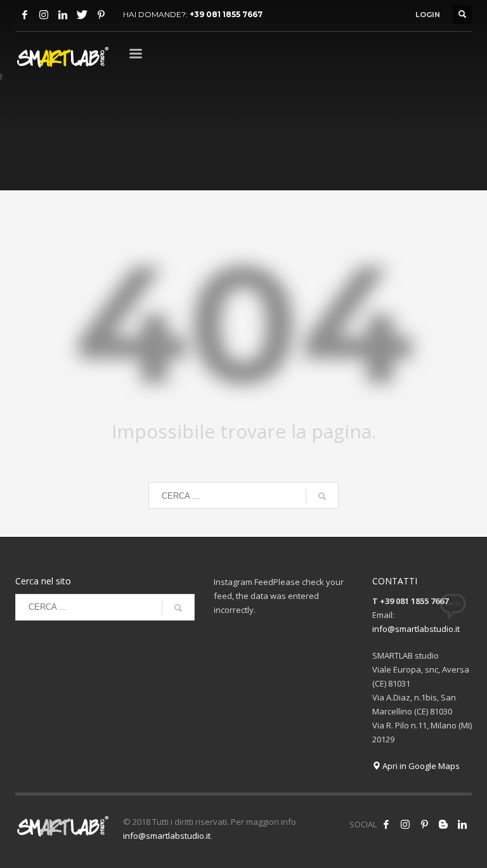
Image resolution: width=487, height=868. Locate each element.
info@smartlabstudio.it (416, 629)
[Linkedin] (62, 14)
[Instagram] (43, 14)
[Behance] (443, 824)
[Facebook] (24, 14)
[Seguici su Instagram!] (405, 824)
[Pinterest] (100, 14)
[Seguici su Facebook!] (386, 824)
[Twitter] (81, 14)
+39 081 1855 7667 (226, 14)
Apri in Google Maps (420, 766)
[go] (322, 496)
